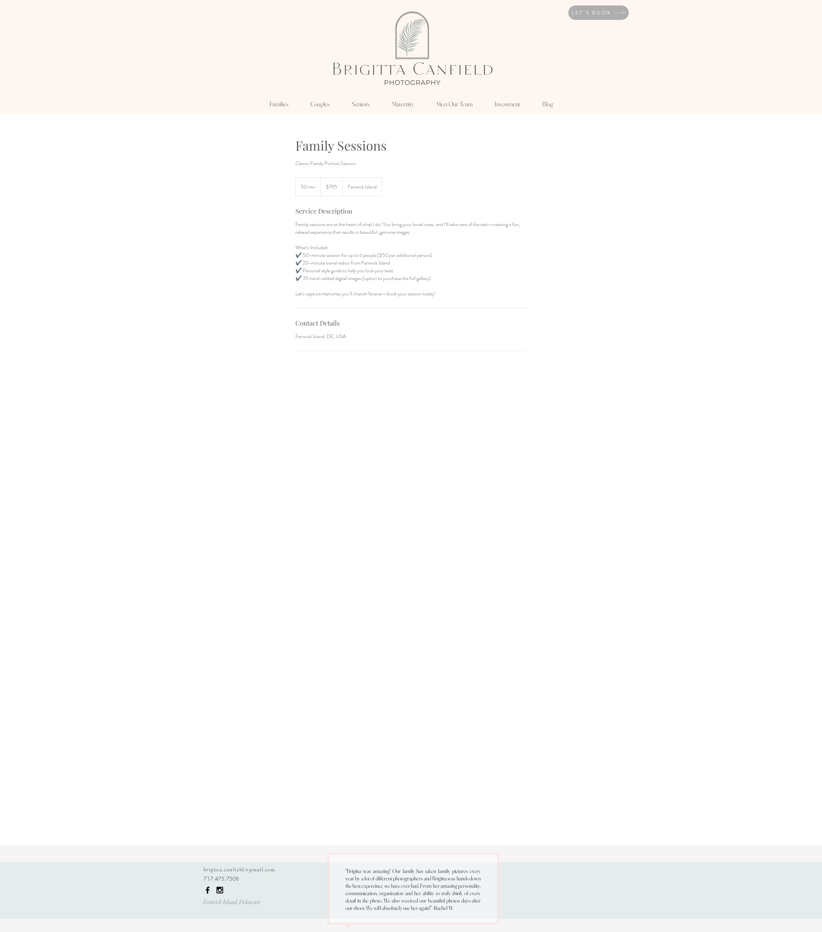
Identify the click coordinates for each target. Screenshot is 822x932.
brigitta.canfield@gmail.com (239, 869)
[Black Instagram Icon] (219, 890)
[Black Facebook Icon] (207, 890)
